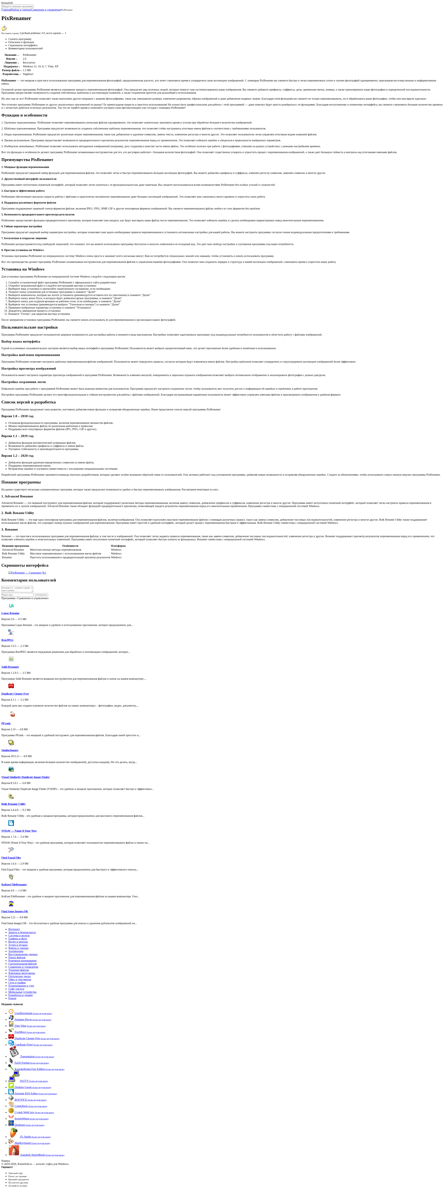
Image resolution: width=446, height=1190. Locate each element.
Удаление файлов (18, 969)
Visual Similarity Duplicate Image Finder (25, 777)
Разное (12, 998)
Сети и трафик (17, 982)
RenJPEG (7, 640)
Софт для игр (16, 988)
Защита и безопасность (22, 932)
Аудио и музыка (18, 944)
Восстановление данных (23, 954)
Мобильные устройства (22, 991)
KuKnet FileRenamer (14, 884)
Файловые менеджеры (21, 973)
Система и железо (19, 935)
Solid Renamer (10, 666)
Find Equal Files (11, 857)
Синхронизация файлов (22, 963)
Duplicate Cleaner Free (15, 693)
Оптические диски (19, 976)
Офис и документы (19, 979)
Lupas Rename (10, 613)
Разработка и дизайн (20, 995)
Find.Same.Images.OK (14, 911)
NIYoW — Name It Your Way (19, 830)
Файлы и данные (21, 9)
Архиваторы (15, 951)
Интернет (14, 929)
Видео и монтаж (18, 941)
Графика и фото (17, 938)
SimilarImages (9, 750)
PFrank (6, 723)
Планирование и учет (21, 985)
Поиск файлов (16, 957)
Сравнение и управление (46, 9)
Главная (6, 9)
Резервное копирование (22, 960)
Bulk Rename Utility (13, 803)
